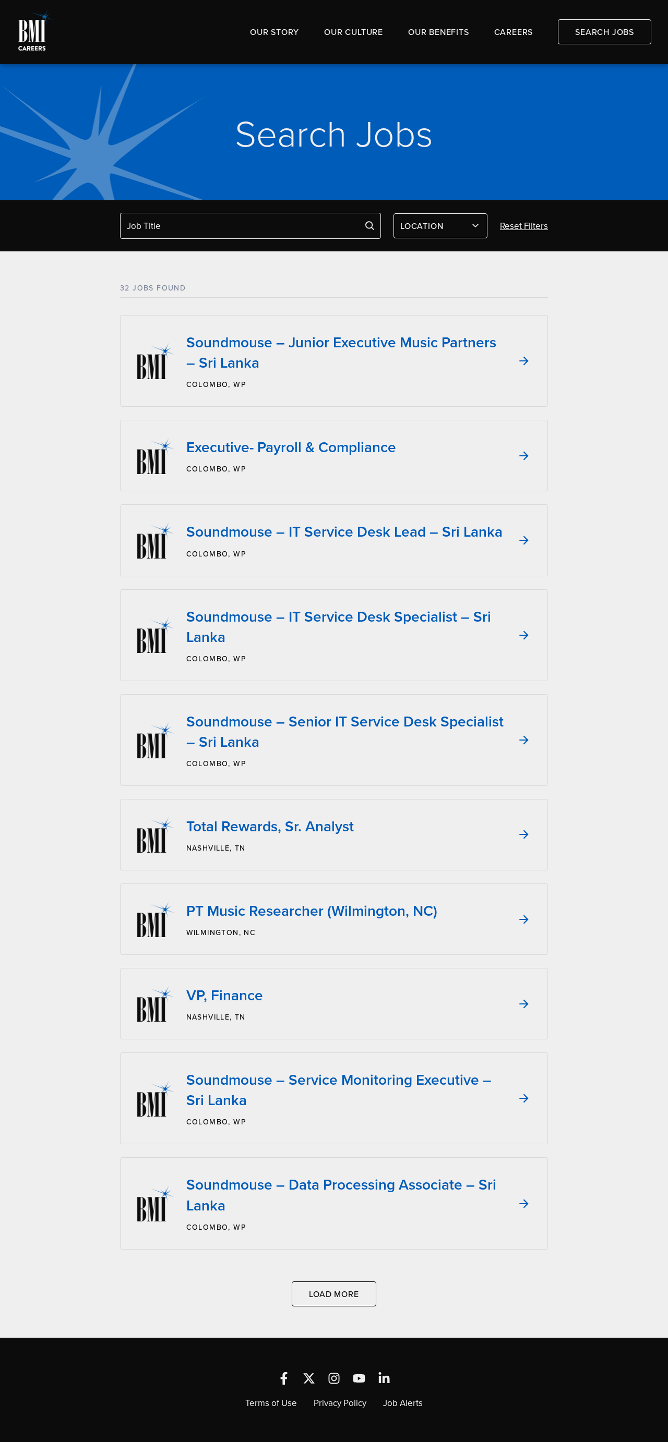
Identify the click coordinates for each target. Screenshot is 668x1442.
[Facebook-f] (284, 1378)
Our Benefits (438, 32)
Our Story (274, 32)
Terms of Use (271, 1403)
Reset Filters (524, 226)
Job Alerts (403, 1403)
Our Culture (353, 32)
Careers (513, 32)
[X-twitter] (309, 1378)
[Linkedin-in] (384, 1378)
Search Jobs (604, 32)
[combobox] (440, 225)
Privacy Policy (340, 1403)
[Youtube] (359, 1378)
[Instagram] (334, 1378)
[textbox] (434, 226)
